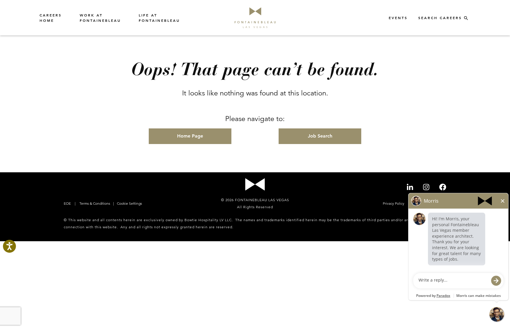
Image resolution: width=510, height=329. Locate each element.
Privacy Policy (394, 203)
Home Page (190, 136)
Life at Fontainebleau (159, 18)
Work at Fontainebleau (100, 18)
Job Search (320, 136)
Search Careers (441, 17)
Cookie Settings (129, 203)
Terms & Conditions (94, 203)
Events (398, 17)
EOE (68, 203)
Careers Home (51, 18)
